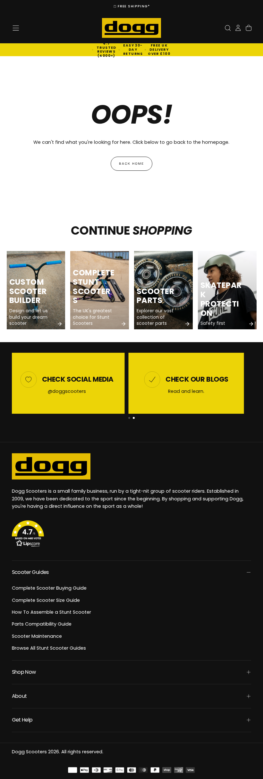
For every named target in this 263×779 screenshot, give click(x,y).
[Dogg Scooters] (51, 466)
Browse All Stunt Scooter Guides (49, 648)
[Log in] (238, 28)
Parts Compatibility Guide (42, 624)
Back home (131, 164)
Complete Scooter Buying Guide (49, 588)
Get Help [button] (22, 719)
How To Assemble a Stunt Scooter (51, 612)
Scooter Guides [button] (30, 572)
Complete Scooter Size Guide (46, 600)
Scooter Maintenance (37, 636)
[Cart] (248, 28)
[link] (36, 290)
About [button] (19, 696)
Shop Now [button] (24, 672)
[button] (16, 28)
